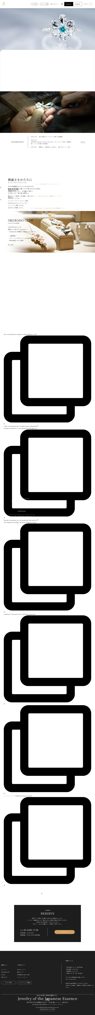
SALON (3, 974)
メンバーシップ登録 (44, 4)
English (77, 4)
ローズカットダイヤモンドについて (21, 516)
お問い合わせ (4, 977)
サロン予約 (34, 4)
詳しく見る (11, 244)
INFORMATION (5, 972)
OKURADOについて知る (47, 1009)
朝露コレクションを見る (47, 78)
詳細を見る (83, 142)
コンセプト (3, 969)
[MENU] (90, 4)
